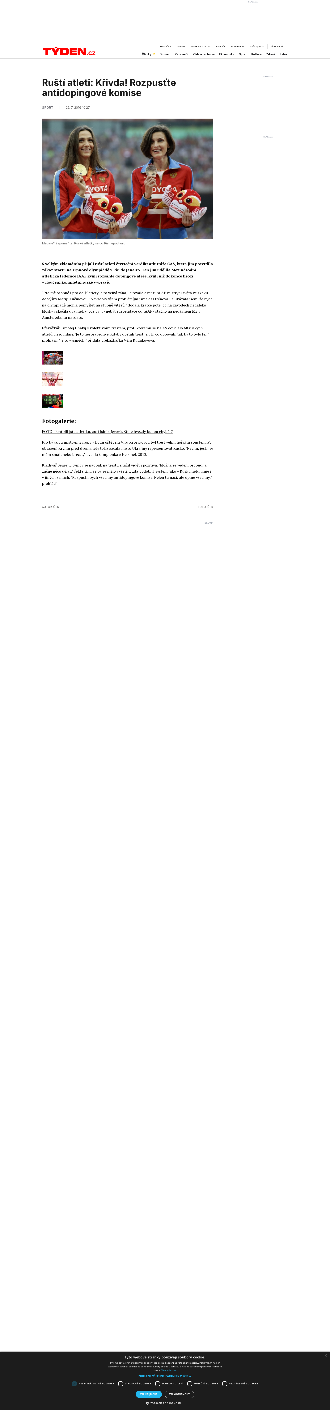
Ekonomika (226, 54)
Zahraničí (181, 54)
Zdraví (270, 54)
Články (146, 54)
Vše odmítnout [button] (179, 1394)
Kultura (256, 54)
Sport (243, 54)
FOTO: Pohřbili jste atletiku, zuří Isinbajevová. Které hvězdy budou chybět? (107, 431)
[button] (165, 1376)
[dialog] (165, 1381)
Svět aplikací (257, 46)
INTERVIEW (237, 46)
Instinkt (181, 46)
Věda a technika (204, 54)
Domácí (165, 54)
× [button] (325, 1355)
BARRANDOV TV (200, 46)
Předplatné (277, 46)
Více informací (169, 1370)
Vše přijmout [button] (149, 1394)
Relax (283, 54)
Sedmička (165, 46)
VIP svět (220, 46)
